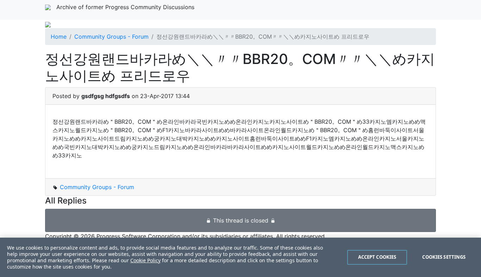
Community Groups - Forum (111, 36)
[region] (240, 257)
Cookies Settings (444, 257)
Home (59, 36)
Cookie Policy (145, 260)
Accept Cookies (377, 257)
